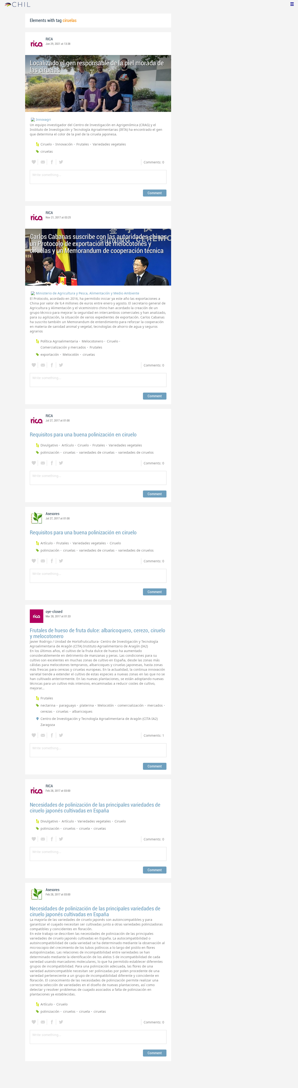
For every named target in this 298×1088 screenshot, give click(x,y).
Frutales (82, 144)
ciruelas (47, 151)
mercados (155, 705)
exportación (50, 354)
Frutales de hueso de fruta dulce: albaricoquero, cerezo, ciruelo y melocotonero (97, 633)
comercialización (131, 705)
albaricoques (82, 711)
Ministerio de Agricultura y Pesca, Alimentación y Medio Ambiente (87, 293)
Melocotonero (92, 341)
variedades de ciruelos (136, 452)
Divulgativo (49, 445)
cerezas (46, 711)
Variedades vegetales (109, 144)
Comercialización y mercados (63, 347)
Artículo (68, 445)
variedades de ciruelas (97, 452)
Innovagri (43, 119)
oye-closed (54, 612)
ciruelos (69, 828)
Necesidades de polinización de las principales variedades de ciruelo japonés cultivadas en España (95, 808)
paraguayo (67, 705)
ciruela (84, 828)
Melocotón (71, 354)
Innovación (64, 144)
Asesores (52, 514)
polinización (50, 452)
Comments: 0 (154, 162)
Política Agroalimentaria (59, 341)
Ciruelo (46, 144)
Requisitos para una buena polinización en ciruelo (83, 435)
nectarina (48, 705)
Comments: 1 (154, 735)
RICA (49, 39)
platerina (87, 705)
